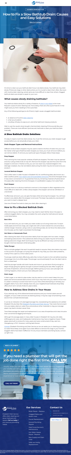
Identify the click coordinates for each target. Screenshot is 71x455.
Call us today (12, 420)
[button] (6, 3)
